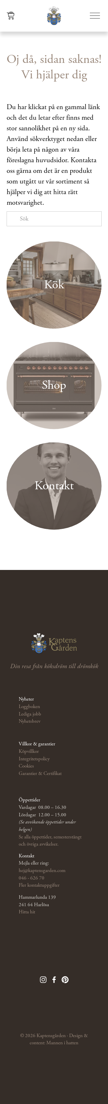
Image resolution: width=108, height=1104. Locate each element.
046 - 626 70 (31, 878)
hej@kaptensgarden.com (42, 870)
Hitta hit (27, 912)
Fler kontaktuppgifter (39, 885)
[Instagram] (43, 979)
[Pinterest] (65, 979)
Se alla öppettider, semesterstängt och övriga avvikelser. (50, 841)
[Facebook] (54, 979)
